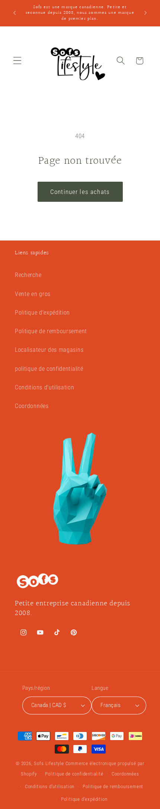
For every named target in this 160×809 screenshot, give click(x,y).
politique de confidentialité (49, 368)
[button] (17, 60)
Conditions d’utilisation (49, 786)
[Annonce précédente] (14, 13)
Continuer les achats (80, 191)
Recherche (28, 274)
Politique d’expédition (84, 799)
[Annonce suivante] (145, 13)
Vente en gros (33, 293)
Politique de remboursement (51, 331)
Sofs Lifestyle (49, 763)
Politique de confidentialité (74, 774)
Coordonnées (32, 406)
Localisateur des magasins (49, 349)
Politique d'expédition (42, 312)
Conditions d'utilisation (44, 387)
